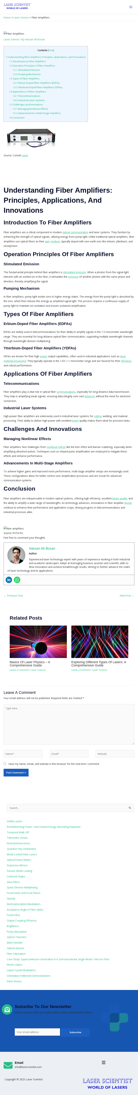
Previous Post (13, 595)
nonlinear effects (56, 447)
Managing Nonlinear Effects (30, 108)
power (43, 356)
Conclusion (17, 117)
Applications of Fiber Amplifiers (27, 91)
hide (51, 50)
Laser (25, 155)
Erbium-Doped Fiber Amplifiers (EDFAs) (36, 82)
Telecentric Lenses (17, 837)
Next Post (127, 595)
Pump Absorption (17, 931)
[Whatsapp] (17, 580)
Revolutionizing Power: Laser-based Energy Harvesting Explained (43, 826)
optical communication (75, 232)
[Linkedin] (9, 580)
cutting (97, 416)
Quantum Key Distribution (21, 849)
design (128, 503)
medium (55, 241)
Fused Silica (13, 915)
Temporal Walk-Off (18, 832)
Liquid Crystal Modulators (21, 970)
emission (73, 276)
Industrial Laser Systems (29, 100)
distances (89, 396)
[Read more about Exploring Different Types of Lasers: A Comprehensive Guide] (99, 641)
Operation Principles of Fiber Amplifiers (32, 65)
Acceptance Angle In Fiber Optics (25, 909)
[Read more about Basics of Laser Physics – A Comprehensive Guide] (38, 641)
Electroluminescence (18, 843)
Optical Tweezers (17, 937)
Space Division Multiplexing (22, 887)
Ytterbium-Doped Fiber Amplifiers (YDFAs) (37, 87)
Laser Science (11, 39)
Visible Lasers (14, 821)
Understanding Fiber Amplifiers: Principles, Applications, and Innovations (46, 57)
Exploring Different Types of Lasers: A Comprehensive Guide (98, 663)
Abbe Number (15, 942)
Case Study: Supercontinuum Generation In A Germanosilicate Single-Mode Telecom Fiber (58, 959)
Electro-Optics (14, 964)
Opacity (11, 898)
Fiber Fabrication (16, 953)
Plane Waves (14, 981)
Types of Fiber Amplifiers (24, 78)
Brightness (13, 926)
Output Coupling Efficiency (21, 920)
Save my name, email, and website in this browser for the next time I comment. (54, 764)
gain (47, 241)
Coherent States (16, 876)
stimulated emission (74, 272)
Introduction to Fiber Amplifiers (27, 61)
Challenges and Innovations (26, 104)
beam (75, 420)
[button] (103, 1062)
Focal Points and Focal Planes (23, 893)
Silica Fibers (13, 882)
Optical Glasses (15, 948)
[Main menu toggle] (131, 7)
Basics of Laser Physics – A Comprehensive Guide (30, 663)
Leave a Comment (19, 669)
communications (66, 391)
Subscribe (75, 1032)
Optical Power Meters (19, 859)
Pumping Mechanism (27, 74)
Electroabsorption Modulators (24, 904)
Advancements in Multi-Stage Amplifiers (37, 113)
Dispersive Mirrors (17, 865)
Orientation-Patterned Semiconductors (28, 975)
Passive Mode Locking (19, 871)
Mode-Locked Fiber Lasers (22, 854)
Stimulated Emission (26, 70)
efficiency (126, 361)
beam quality (119, 498)
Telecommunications (26, 96)
